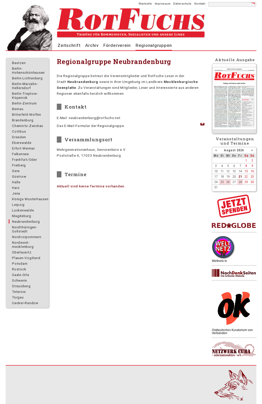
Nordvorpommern (26, 237)
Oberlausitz (21, 252)
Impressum (163, 3)
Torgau (18, 297)
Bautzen (19, 63)
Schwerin (19, 280)
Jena (16, 193)
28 (240, 182)
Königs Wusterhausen (30, 199)
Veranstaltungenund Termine (235, 141)
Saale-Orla (20, 275)
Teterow (19, 292)
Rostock (19, 269)
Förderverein (117, 45)
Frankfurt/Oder (24, 159)
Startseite (145, 3)
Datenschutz (182, 3)
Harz (16, 188)
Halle (16, 182)
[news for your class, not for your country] (234, 225)
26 (228, 182)
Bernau (18, 109)
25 (222, 182)
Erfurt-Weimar (23, 148)
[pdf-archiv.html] (234, 128)
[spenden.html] (234, 216)
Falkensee (20, 154)
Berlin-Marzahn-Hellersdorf (25, 86)
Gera (16, 171)
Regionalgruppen (154, 45)
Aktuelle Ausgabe (235, 59)
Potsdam (19, 263)
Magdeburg (21, 216)
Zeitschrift (69, 45)
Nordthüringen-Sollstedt (24, 229)
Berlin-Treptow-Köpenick (25, 95)
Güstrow (19, 176)
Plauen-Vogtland (26, 258)
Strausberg (21, 286)
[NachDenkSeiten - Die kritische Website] (234, 273)
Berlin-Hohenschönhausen (28, 70)
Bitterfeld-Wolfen (26, 114)
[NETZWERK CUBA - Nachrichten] (234, 349)
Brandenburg (22, 120)
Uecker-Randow (25, 303)
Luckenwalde (23, 210)
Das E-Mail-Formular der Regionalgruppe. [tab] (91, 126)
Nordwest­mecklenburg (23, 244)
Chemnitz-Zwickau (27, 126)
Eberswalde (21, 143)
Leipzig (18, 205)
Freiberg (19, 165)
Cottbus (19, 131)
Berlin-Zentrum (24, 103)
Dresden (19, 137)
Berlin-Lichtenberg (27, 78)
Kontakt (199, 3)
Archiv (92, 45)
